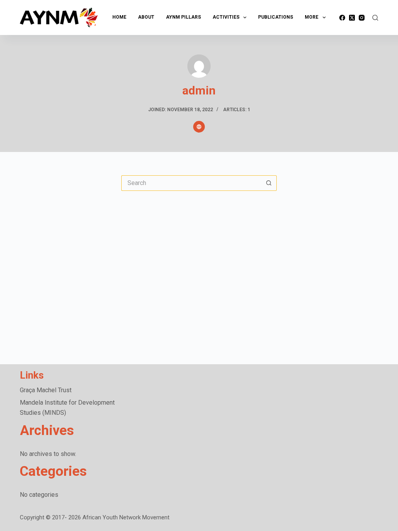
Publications (275, 17)
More (311, 17)
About (146, 17)
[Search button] (269, 183)
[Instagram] (362, 18)
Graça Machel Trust (46, 390)
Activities (226, 17)
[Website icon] (199, 127)
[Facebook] (342, 18)
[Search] (375, 18)
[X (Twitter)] (352, 18)
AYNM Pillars (183, 17)
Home (119, 17)
